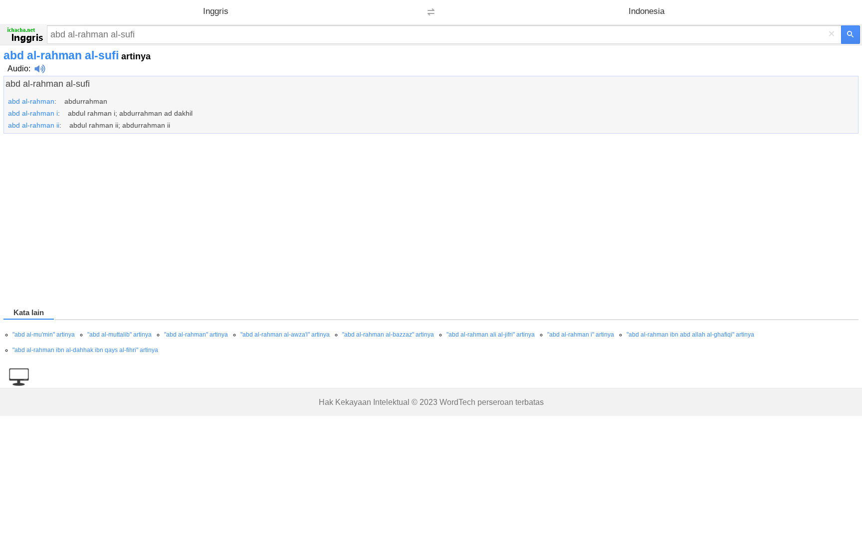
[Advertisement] (302, 222)
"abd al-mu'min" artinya (43, 334)
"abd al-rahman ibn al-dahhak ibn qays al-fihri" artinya (85, 350)
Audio (17, 68)
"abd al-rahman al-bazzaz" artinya (388, 334)
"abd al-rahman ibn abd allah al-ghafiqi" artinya (690, 334)
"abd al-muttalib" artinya (119, 334)
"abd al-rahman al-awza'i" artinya (285, 334)
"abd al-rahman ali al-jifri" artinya (490, 334)
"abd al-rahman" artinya (196, 334)
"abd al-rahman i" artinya (580, 334)
